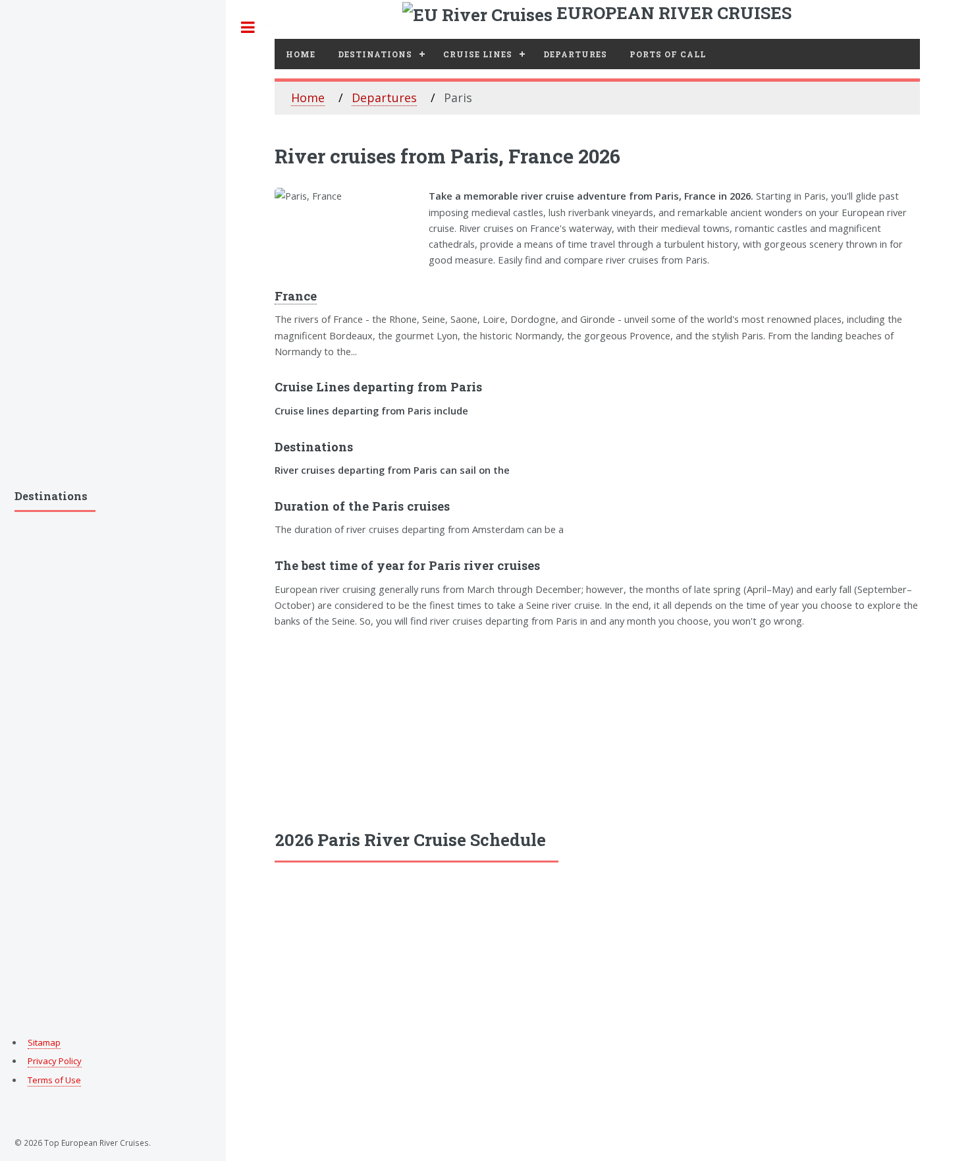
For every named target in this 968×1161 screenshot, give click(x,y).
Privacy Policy (55, 1061)
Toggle (247, 27)
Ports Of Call (668, 54)
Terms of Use (54, 1080)
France (296, 296)
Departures (575, 54)
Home (300, 54)
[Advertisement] (597, 727)
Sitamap (44, 1042)
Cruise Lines (477, 54)
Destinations (375, 54)
